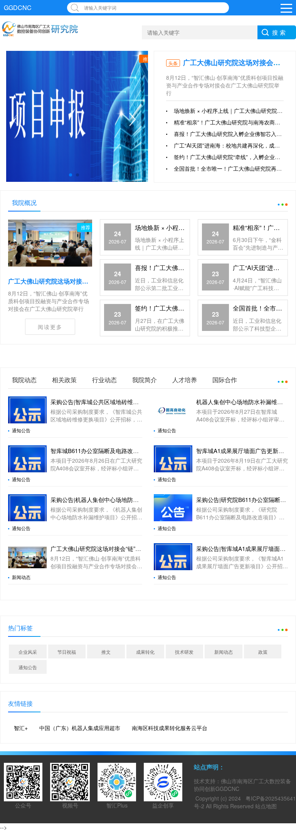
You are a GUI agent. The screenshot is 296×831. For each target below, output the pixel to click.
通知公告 (21, 430)
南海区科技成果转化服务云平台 (169, 728)
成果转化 (145, 651)
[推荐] (50, 242)
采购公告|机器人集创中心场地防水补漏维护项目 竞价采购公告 (130, 499)
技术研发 (184, 651)
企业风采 (27, 651)
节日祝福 (66, 651)
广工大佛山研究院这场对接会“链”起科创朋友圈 (73, 281)
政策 (262, 651)
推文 (106, 651)
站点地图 (266, 806)
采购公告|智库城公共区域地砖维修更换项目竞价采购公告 (123, 402)
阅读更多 (50, 327)
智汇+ (21, 728)
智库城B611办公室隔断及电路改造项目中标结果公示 (117, 451)
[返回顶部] (288, 740)
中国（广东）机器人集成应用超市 (79, 728)
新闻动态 (21, 577)
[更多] (278, 202)
